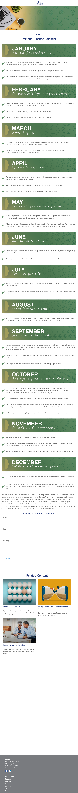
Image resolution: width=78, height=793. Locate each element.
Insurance (8, 786)
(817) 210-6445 (14, 762)
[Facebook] (6, 771)
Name (5, 517)
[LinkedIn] (10, 771)
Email (5, 529)
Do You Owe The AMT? (12, 607)
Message (6, 541)
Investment (8, 781)
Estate (7, 784)
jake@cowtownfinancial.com (13, 768)
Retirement (8, 779)
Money (7, 791)
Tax (6, 788)
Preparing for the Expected (14, 645)
